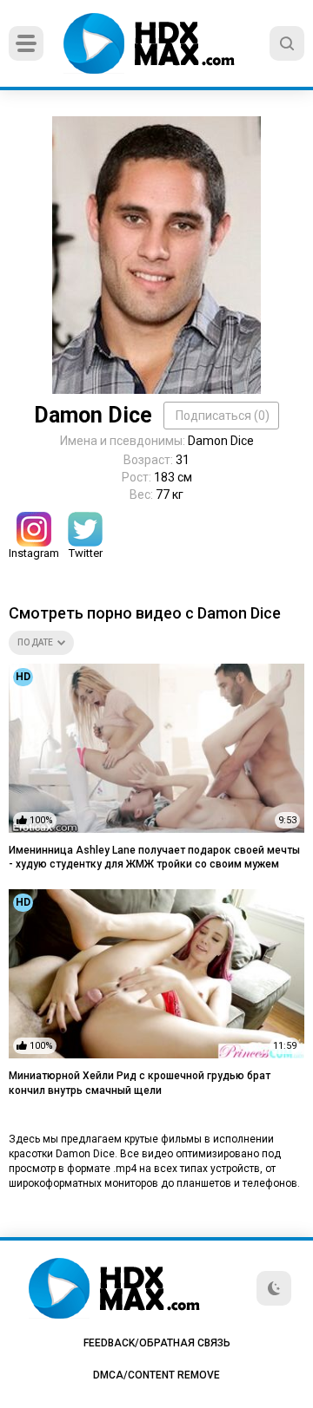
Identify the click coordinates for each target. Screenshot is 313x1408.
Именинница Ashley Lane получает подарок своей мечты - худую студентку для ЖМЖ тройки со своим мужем (154, 857)
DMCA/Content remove (156, 1375)
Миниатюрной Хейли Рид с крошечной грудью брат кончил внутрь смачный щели (139, 1083)
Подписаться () (223, 415)
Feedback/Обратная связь (156, 1343)
